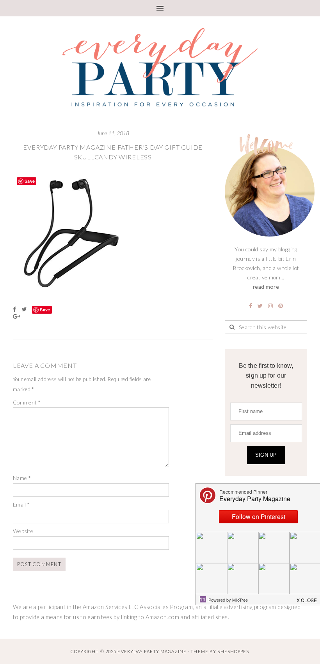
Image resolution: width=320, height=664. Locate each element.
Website (23, 531)
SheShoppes (233, 651)
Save (45, 310)
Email (21, 504)
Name (22, 478)
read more (266, 286)
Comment (27, 402)
